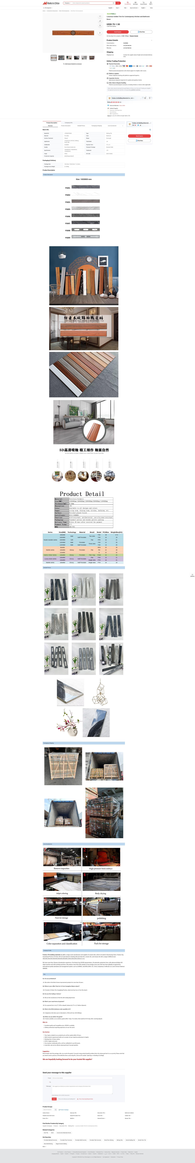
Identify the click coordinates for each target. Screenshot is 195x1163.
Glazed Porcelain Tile (75, 1115)
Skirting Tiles (120, 1140)
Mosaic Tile (127, 1118)
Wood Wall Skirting (48, 1143)
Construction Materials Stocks (64, 1132)
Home (44, 10)
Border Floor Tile (142, 1140)
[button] (120, 125)
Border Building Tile (130, 1140)
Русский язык (84, 1153)
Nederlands (100, 1153)
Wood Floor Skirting (108, 1140)
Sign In (109, 115)
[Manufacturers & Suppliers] (51, 3)
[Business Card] (150, 129)
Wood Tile (100, 1115)
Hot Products (60, 1152)
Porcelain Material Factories (50, 1140)
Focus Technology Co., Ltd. (87, 1157)
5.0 (133, 125)
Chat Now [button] (142, 32)
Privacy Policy (120, 1157)
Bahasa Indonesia (139, 1153)
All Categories (48, 8)
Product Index (124, 1152)
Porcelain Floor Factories (66, 1140)
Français (77, 1153)
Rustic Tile (45, 1118)
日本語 (114, 1153)
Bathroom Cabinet (129, 1113)
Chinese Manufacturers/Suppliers (79, 1152)
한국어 (109, 1153)
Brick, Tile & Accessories (64, 10)
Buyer (117, 8)
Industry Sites (107, 1152)
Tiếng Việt (132, 1153)
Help (125, 8)
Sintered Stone (101, 1118)
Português (72, 1153)
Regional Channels (115, 1152)
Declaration (113, 1157)
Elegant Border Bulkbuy (61, 1143)
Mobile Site (130, 1152)
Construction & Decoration (52, 10)
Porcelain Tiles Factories (95, 1140)
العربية (105, 1153)
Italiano (89, 1153)
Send (54, 1099)
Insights (136, 1152)
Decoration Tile (101, 1113)
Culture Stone (46, 1113)
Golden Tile (127, 1115)
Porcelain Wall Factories (80, 1140)
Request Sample (134, 36)
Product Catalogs (64, 1109)
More (44, 1146)
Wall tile (72, 1118)
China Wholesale (91, 1152)
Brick (52, 1132)
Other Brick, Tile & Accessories (77, 10)
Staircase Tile (73, 1113)
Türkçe (127, 1153)
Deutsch (94, 1153)
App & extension (134, 8)
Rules (151, 8)
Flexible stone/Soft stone (48, 1115)
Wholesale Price (99, 1152)
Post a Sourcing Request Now (85, 1099)
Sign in (150, 4)
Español (66, 1153)
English (61, 1153)
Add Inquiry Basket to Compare (73, 64)
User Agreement (106, 1157)
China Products (68, 1152)
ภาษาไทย (122, 1153)
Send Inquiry (117, 32)
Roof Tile (46, 1132)
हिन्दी (118, 1153)
